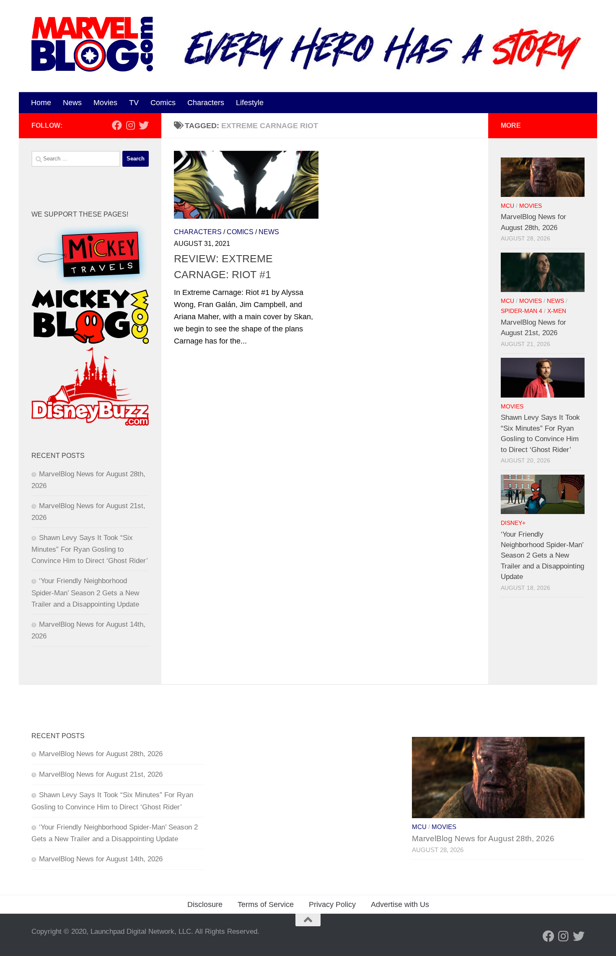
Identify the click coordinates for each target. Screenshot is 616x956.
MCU (507, 206)
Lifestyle (250, 102)
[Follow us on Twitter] (144, 125)
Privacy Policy (332, 904)
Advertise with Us (400, 904)
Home (41, 102)
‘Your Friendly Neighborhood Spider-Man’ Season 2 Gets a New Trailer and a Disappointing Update (85, 592)
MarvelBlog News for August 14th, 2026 (101, 859)
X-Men (556, 311)
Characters (205, 102)
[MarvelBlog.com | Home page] (92, 44)
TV (134, 102)
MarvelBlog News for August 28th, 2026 (101, 754)
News (72, 102)
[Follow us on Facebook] (117, 125)
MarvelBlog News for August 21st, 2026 (101, 774)
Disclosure (205, 904)
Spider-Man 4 (521, 311)
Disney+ (513, 523)
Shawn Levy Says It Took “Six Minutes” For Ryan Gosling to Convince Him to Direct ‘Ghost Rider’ (89, 549)
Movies (105, 102)
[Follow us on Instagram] (130, 125)
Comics (163, 102)
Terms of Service (266, 904)
